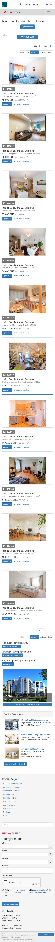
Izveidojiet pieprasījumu (11, 655)
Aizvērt (46, 934)
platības (43, 52)
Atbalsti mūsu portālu (11, 787)
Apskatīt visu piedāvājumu (14, 764)
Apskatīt (6, 104)
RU (12, 833)
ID (28, 52)
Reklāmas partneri (10, 794)
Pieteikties (7, 664)
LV (6, 833)
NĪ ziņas (6, 812)
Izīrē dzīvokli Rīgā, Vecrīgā (32, 749)
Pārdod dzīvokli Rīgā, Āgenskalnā (35, 734)
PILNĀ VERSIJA (13, 12)
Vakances (7, 808)
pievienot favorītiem (23, 104)
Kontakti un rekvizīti (11, 790)
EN (19, 833)
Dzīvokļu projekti (9, 797)
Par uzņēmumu (9, 801)
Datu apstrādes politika (12, 783)
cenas (33, 52)
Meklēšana (28, 26)
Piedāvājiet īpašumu (10, 646)
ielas (50, 52)
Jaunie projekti (9, 805)
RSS (5, 815)
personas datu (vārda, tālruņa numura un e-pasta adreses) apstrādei (28, 891)
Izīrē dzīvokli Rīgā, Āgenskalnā (34, 720)
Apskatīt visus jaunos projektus (27, 704)
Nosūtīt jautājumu (11, 904)
